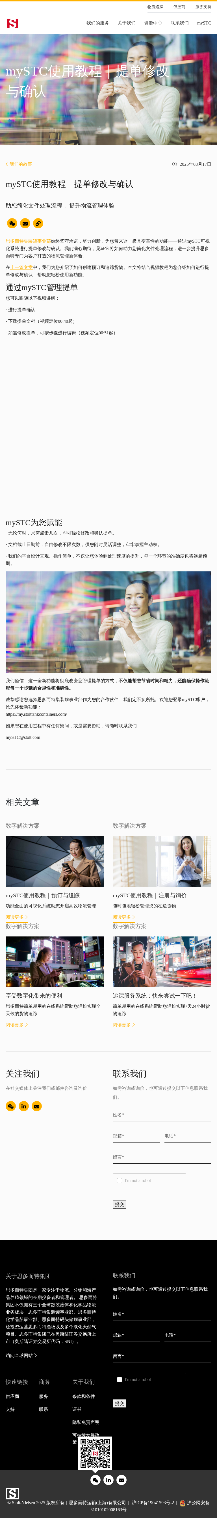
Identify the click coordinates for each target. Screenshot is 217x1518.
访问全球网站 (19, 1355)
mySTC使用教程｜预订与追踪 (43, 895)
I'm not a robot (138, 1180)
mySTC (204, 23)
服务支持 (203, 7)
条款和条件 (83, 1396)
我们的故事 (21, 164)
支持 (10, 1409)
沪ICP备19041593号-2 (153, 1502)
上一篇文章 (21, 267)
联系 (43, 1409)
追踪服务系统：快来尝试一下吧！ (155, 996)
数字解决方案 (23, 826)
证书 (76, 1409)
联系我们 (180, 23)
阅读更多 (15, 917)
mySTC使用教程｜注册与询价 (150, 895)
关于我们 (127, 23)
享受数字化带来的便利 (34, 996)
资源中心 (153, 23)
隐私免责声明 (85, 1422)
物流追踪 (155, 7)
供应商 (179, 7)
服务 (43, 1396)
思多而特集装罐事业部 (28, 241)
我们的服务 (97, 23)
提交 (119, 1204)
